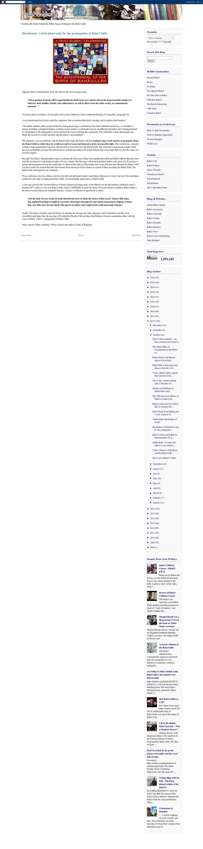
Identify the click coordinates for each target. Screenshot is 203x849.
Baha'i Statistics (154, 226)
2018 (152, 316)
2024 (152, 287)
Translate (167, 41)
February (157, 497)
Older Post (136, 235)
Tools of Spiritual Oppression (159, 134)
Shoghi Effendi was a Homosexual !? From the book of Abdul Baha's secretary (169, 621)
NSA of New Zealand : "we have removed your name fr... (166, 340)
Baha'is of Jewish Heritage (158, 235)
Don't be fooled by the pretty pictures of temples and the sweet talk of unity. (162, 753)
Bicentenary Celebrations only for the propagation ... (165, 428)
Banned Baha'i (153, 77)
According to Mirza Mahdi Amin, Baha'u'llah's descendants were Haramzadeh (162, 674)
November (158, 329)
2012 (152, 527)
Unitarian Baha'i (154, 112)
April (155, 488)
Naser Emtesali (153, 178)
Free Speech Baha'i (155, 90)
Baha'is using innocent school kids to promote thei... (165, 405)
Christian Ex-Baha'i (155, 174)
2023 (152, 292)
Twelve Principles (154, 139)
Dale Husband (153, 240)
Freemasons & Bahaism (166, 810)
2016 (152, 508)
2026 (152, 277)
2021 (152, 301)
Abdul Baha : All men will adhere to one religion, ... (164, 444)
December (158, 325)
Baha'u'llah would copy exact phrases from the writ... (165, 366)
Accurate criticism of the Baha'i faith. (168, 646)
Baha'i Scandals (154, 222)
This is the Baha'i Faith (157, 187)
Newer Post (26, 235)
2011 (152, 532)
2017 (152, 320)
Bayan (150, 81)
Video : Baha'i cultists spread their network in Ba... (165, 374)
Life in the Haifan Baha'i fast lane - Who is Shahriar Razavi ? (169, 726)
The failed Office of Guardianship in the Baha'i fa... (165, 349)
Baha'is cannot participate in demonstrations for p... (164, 436)
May (155, 483)
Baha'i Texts (152, 231)
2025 (152, 282)
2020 (152, 306)
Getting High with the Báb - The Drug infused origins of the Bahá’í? (169, 782)
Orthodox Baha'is (154, 99)
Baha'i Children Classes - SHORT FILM (167, 568)
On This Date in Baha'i (157, 95)
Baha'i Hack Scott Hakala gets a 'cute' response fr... (165, 413)
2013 (152, 523)
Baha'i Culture (153, 165)
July (155, 473)
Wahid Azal (152, 143)
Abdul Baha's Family (156, 204)
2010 (152, 537)
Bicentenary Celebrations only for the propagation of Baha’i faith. (65, 33)
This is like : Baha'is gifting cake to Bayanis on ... (164, 382)
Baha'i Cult (152, 160)
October (157, 334)
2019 (152, 311)
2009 (152, 542)
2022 (152, 296)
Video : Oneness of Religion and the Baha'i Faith (164, 451)
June (155, 478)
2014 (152, 518)
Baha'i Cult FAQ (154, 213)
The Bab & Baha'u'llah (157, 104)
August (156, 468)
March (156, 492)
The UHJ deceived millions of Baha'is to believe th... (165, 397)
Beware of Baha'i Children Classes (167, 594)
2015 (152, 513)
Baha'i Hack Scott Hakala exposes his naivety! (163, 359)
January (156, 502)
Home (81, 235)
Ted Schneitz (152, 183)
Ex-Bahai (151, 86)
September (158, 463)
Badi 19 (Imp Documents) (158, 130)
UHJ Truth (151, 108)
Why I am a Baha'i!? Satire (164, 457)
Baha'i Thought (153, 169)
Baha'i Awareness (155, 209)
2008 (152, 547)
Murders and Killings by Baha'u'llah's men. (163, 390)
